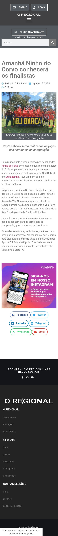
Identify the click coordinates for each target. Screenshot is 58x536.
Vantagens (8, 424)
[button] (29, 19)
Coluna (6, 454)
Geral (5, 447)
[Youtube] (32, 377)
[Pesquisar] (52, 42)
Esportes (7, 499)
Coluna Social (9, 476)
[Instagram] (27, 377)
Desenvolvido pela (29, 527)
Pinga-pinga (9, 468)
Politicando (8, 461)
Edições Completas (12, 506)
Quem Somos (9, 417)
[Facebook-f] (22, 377)
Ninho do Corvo (10, 165)
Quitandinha (12, 176)
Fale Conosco (9, 431)
